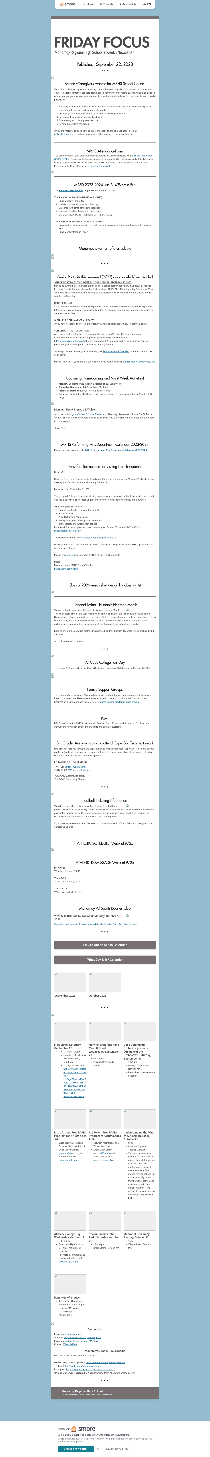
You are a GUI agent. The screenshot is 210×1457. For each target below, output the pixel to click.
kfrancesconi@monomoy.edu (70, 341)
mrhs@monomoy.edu (72, 1334)
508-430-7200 (70, 1344)
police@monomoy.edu (66, 134)
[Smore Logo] (68, 4)
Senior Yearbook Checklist (116, 351)
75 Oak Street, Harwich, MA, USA (81, 1341)
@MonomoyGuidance (76, 766)
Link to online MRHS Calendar (105, 945)
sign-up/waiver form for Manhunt (87, 414)
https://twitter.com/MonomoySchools (82, 1366)
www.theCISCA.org (68, 1261)
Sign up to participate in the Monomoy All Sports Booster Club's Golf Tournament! (95, 924)
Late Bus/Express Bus (71, 190)
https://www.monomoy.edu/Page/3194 (105, 1362)
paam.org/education (69, 1160)
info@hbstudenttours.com (67, 530)
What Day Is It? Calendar (105, 960)
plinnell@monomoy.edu (66, 568)
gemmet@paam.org (69, 1153)
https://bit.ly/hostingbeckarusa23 (99, 537)
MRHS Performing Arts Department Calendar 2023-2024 (116, 450)
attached (70, 555)
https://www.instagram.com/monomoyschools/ (90, 1369)
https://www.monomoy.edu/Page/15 (82, 1337)
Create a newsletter (75, 1448)
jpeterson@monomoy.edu (98, 166)
